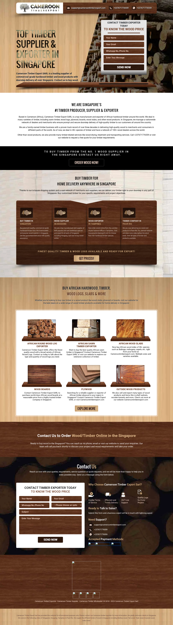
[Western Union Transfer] (116, 544)
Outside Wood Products (131, 389)
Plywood (86, 389)
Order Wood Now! (86, 162)
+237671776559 (121, 8)
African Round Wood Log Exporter (42, 345)
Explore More (86, 408)
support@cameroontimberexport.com (88, 8)
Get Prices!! (86, 258)
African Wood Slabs (131, 343)
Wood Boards (42, 389)
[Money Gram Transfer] (102, 544)
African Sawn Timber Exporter (86, 345)
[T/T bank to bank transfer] (91, 544)
